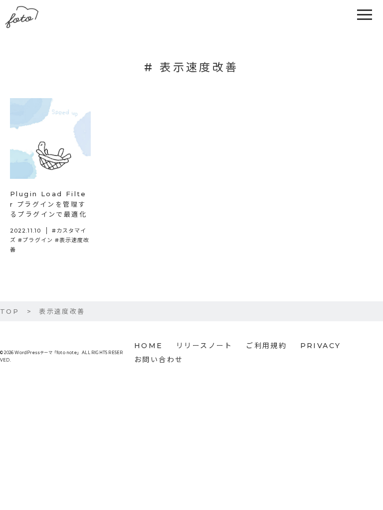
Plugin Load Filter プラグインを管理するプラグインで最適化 (48, 204)
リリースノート (204, 345)
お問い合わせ (158, 359)
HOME (148, 345)
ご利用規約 (266, 345)
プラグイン (37, 240)
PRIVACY (320, 345)
